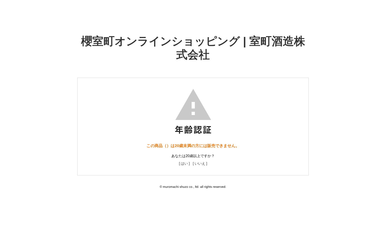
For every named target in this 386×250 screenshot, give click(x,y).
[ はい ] (184, 163)
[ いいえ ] (200, 163)
